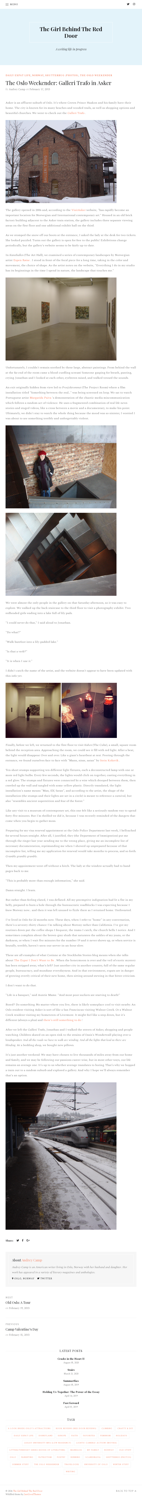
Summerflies (71, 1381)
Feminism (105, 1435)
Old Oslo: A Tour (18, 1302)
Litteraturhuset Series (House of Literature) (37, 1450)
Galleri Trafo (76, 113)
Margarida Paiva (41, 398)
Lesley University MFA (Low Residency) (47, 1442)
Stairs (71, 1370)
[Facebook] (22, 1241)
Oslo (13, 1457)
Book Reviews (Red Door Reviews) (76, 1428)
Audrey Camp (17, 89)
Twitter (46, 1278)
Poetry (61, 1457)
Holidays (121, 1435)
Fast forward (71, 1403)
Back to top (125, 1491)
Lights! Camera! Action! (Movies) (96, 1442)
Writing (70, 1471)
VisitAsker (78, 210)
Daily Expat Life (18, 75)
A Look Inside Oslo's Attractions (29, 1428)
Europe (62, 1435)
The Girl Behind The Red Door (71, 32)
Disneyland (46, 1435)
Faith (74, 1435)
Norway (38, 75)
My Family (93, 1450)
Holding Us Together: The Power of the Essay (71, 1392)
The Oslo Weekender (96, 75)
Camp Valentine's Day (22, 1329)
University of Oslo (96, 1464)
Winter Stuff (121, 1464)
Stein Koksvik (109, 760)
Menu (14, 4)
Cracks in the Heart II (71, 1359)
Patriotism (45, 1457)
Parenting (27, 1457)
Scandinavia (93, 1457)
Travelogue (71, 1464)
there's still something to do (62, 1020)
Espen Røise (22, 260)
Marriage (76, 1450)
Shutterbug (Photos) (61, 75)
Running (75, 1457)
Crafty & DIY (125, 1428)
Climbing (107, 1428)
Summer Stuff (20, 1464)
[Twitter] (17, 1241)
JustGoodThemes (32, 1494)
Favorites (89, 1435)
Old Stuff (125, 1450)
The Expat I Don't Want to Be (34, 960)
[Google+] (28, 1241)
